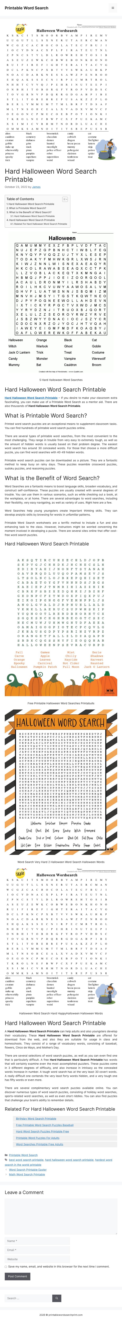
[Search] (56, 1298)
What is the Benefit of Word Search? (30, 212)
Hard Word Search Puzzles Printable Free (42, 1131)
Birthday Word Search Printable (36, 1118)
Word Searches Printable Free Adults (39, 1144)
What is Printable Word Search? (27, 208)
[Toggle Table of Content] (63, 199)
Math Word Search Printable (27, 1174)
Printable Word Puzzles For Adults (37, 1138)
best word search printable (26, 1159)
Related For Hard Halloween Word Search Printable (40, 224)
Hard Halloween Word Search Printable (31, 204)
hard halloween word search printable (69, 1159)
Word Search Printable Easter (28, 1169)
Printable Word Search (26, 8)
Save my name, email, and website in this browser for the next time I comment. (59, 1266)
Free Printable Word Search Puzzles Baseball (45, 1125)
